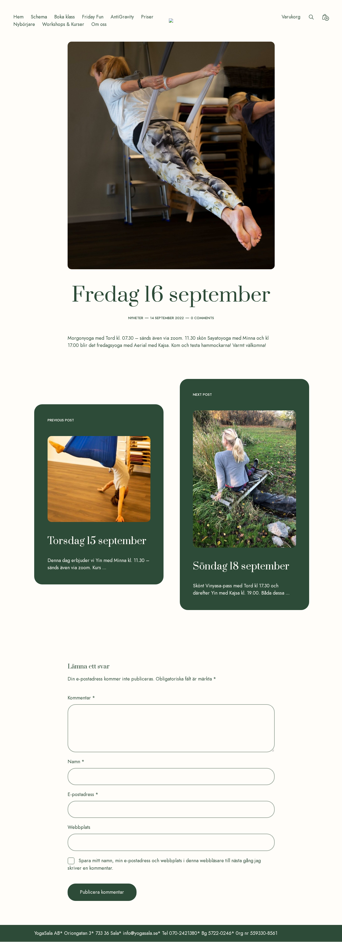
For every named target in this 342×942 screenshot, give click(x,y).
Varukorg (291, 16)
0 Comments (202, 317)
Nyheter (135, 317)
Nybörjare (24, 24)
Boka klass (64, 16)
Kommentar (81, 697)
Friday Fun (92, 16)
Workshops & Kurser (63, 24)
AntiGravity (122, 16)
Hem (18, 16)
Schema (39, 16)
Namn (76, 761)
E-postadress (83, 794)
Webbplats (79, 827)
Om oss (99, 24)
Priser (147, 16)
